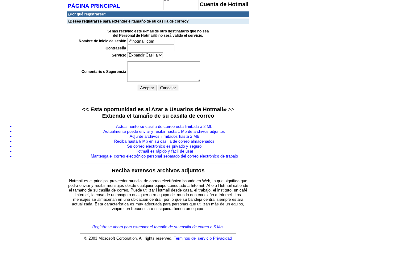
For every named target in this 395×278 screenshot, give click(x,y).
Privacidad (222, 238)
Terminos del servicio (193, 238)
